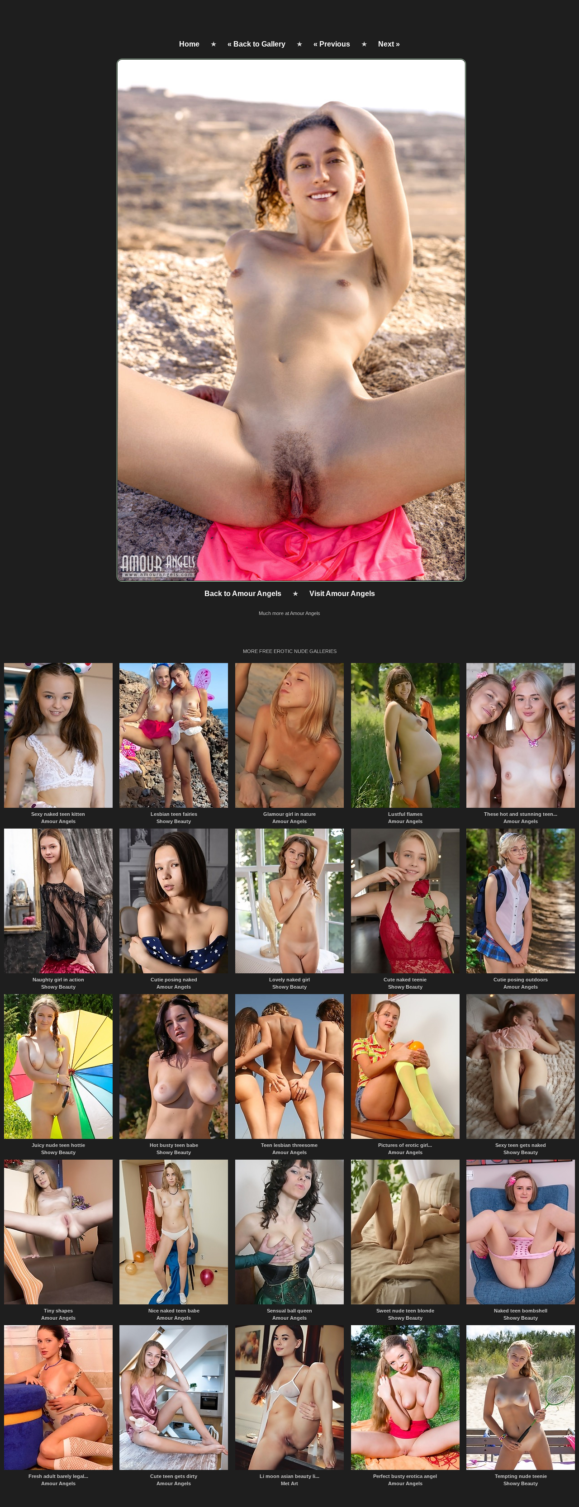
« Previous (331, 44)
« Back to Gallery (256, 44)
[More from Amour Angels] (290, 579)
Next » (389, 44)
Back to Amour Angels (242, 593)
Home (189, 44)
